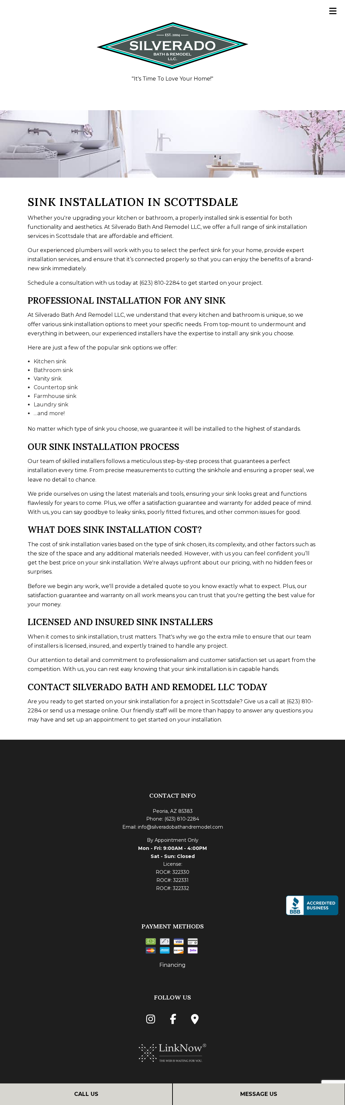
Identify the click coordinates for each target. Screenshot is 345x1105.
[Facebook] (173, 1021)
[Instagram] (150, 1021)
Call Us (86, 1094)
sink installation (83, 324)
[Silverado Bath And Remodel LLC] (172, 44)
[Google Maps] (195, 1021)
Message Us (258, 1094)
